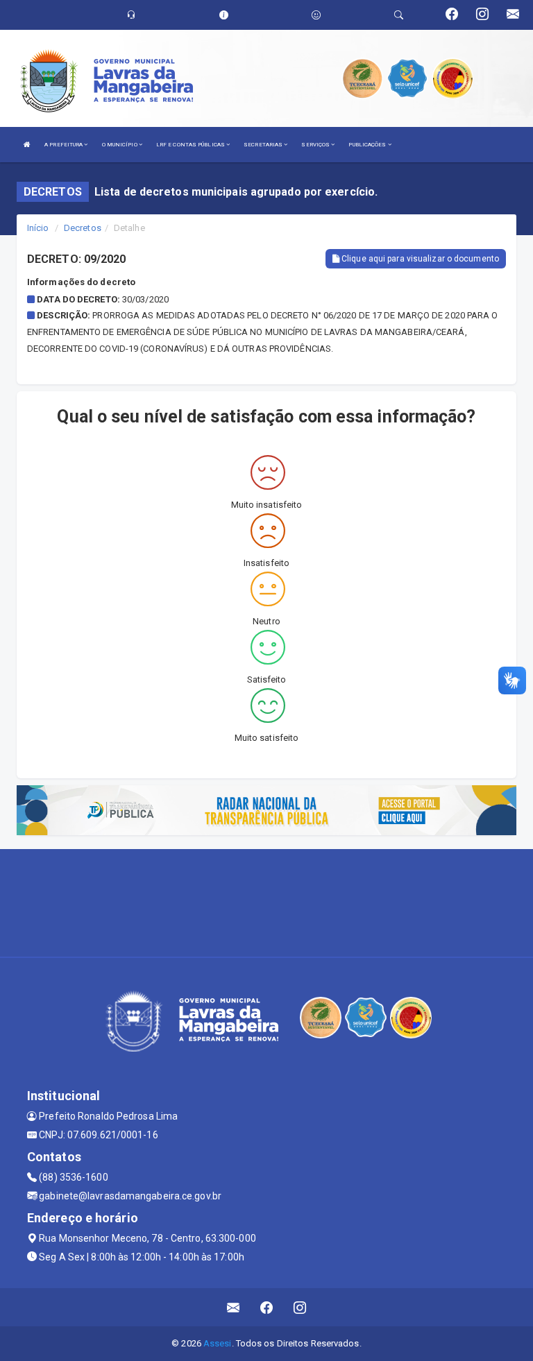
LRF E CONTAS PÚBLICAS (191, 145)
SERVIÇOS (316, 145)
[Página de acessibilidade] (316, 15)
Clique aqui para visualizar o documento (419, 259)
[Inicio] (27, 144)
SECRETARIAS (264, 145)
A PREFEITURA (64, 145)
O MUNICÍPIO (120, 145)
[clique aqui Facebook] (267, 1307)
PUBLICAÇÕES (367, 145)
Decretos (82, 228)
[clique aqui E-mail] (233, 1307)
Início (38, 228)
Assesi (217, 1343)
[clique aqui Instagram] (300, 1307)
